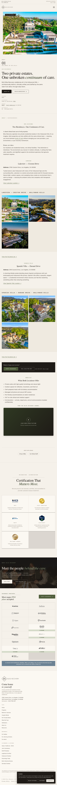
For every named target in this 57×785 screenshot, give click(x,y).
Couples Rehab (5, 715)
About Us (4, 725)
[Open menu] (54, 7)
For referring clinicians (7, 736)
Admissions (4, 722)
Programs (4, 710)
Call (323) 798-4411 (26, 368)
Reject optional (32, 780)
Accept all (50, 780)
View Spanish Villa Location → (12, 283)
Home (3, 707)
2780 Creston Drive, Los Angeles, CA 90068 (12, 697)
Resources (4, 727)
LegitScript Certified (6, 753)
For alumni (4, 739)
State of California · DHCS (8, 745)
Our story (7, 581)
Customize (42, 780)
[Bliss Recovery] (7, 7)
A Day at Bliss (22, 453)
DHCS (14, 101)
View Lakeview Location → (11, 183)
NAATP (3, 105)
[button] (15, 208)
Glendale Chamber (6, 763)
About (3, 117)
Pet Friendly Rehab (6, 717)
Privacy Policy (6, 781)
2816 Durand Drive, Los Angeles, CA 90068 (12, 699)
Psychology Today (6, 758)
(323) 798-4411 (19, 581)
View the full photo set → (9, 256)
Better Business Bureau (7, 761)
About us (6, 91)
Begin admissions (20, 91)
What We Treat (5, 720)
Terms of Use (14, 781)
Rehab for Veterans (6, 712)
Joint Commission (10, 105)
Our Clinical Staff (34, 453)
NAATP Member (5, 750)
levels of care (19, 138)
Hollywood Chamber (6, 756)
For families (4, 734)
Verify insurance (11, 368)
